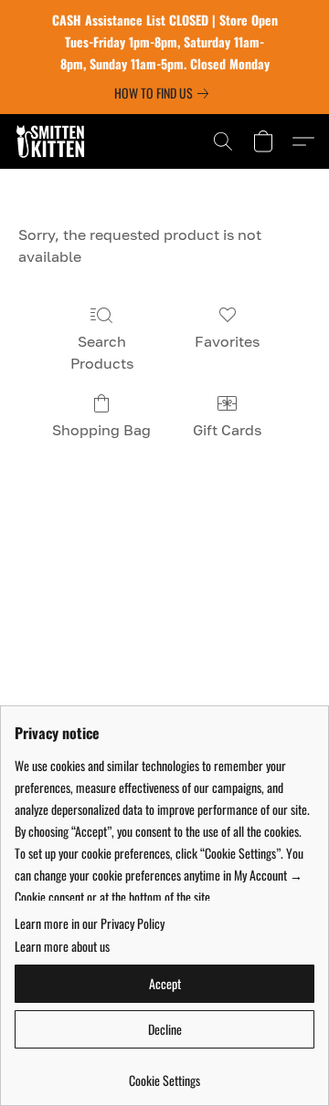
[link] (165, 93)
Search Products (101, 352)
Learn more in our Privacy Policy (89, 923)
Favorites (227, 341)
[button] (52, 141)
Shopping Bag (101, 430)
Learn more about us (62, 946)
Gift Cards (227, 430)
